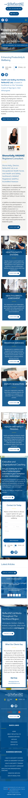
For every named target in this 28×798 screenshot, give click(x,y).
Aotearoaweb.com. (16, 792)
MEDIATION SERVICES (14, 343)
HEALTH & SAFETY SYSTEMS (14, 253)
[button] (26, 20)
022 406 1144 (8, 68)
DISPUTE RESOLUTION (14, 384)
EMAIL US (22, 67)
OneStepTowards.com (16, 789)
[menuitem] (14, 731)
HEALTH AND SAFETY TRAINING (14, 428)
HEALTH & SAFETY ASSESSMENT (14, 297)
